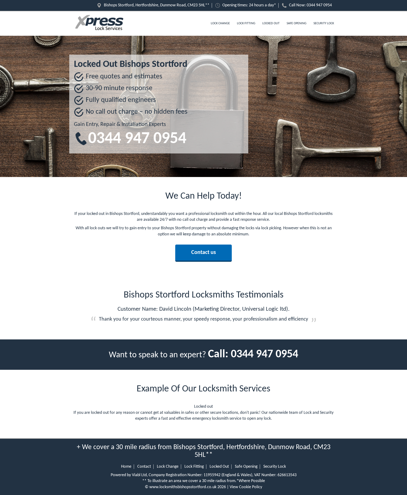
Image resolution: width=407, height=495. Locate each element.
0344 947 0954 (319, 5)
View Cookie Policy (246, 487)
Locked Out (271, 23)
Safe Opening (296, 23)
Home (126, 466)
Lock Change (220, 23)
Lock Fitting (246, 23)
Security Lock (323, 23)
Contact (144, 466)
